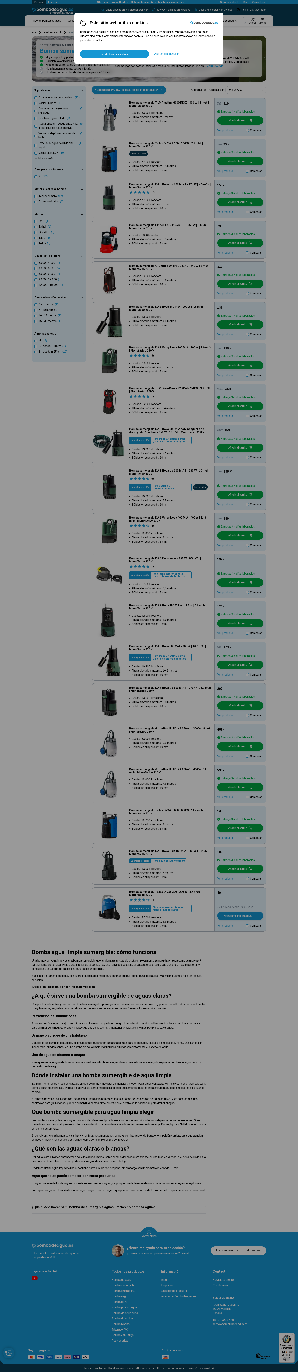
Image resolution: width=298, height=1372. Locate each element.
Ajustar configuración (166, 53)
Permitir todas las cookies (114, 54)
